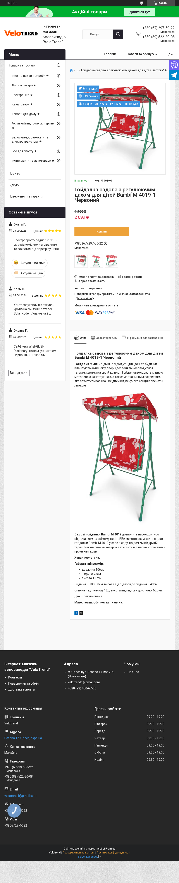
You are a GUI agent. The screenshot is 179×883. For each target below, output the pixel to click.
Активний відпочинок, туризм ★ (33, 125)
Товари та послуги (141, 54)
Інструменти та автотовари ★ (33, 160)
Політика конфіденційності (113, 852)
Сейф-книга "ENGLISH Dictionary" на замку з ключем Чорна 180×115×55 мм (35, 351)
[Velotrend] (21, 34)
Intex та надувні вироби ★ (30, 75)
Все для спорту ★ (24, 151)
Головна (110, 54)
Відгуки (14, 185)
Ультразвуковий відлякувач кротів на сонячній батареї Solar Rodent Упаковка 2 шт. (34, 309)
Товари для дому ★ (26, 114)
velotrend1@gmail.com (84, 682)
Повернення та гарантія (26, 196)
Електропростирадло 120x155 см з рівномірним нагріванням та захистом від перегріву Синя (36, 244)
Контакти (15, 677)
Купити (102, 231)
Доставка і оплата (21, 689)
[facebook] (76, 613)
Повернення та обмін (23, 683)
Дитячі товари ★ (24, 85)
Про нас (14, 173)
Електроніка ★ (22, 95)
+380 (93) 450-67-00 (82, 688)
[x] (81, 613)
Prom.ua (110, 848)
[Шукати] (118, 34)
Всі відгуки (17, 372)
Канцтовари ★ (22, 104)
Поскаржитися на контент (79, 852)
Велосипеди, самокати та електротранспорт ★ (30, 139)
